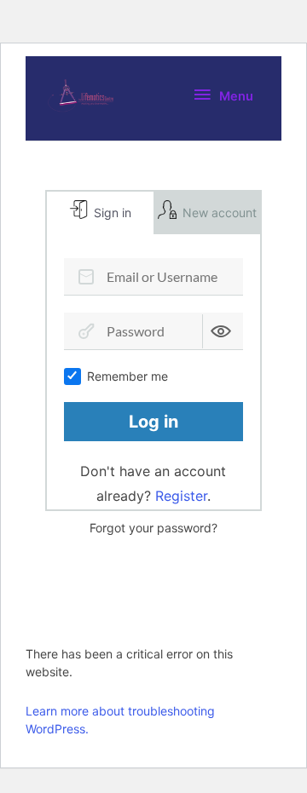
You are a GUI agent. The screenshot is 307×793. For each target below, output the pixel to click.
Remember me (127, 376)
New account (218, 212)
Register (181, 495)
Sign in (110, 212)
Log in (153, 421)
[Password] (86, 331)
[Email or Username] (86, 276)
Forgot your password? (153, 527)
